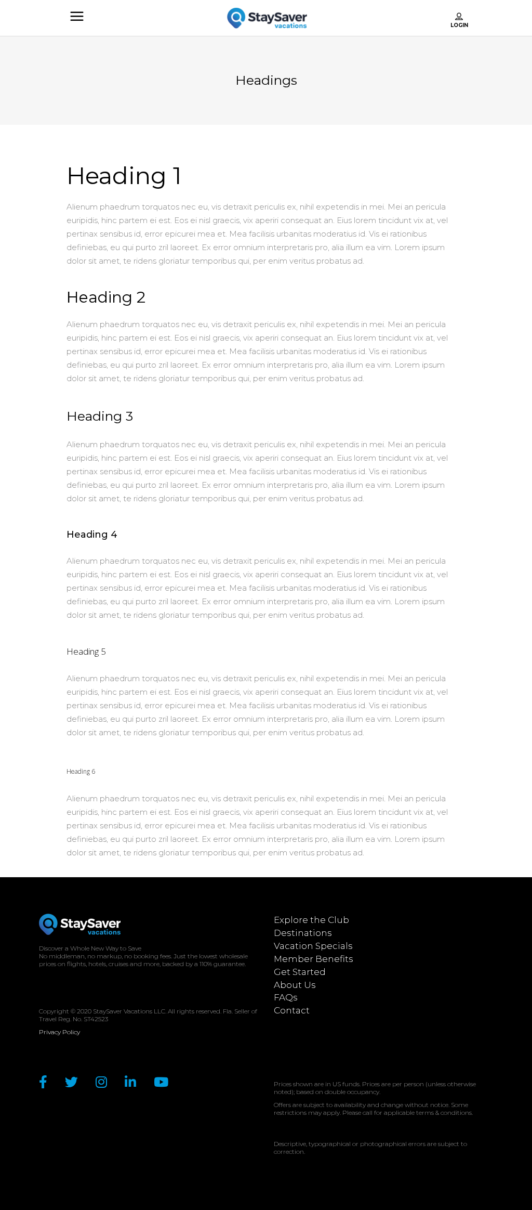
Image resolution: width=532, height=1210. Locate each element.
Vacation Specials (313, 946)
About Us (295, 985)
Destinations (303, 933)
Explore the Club (311, 920)
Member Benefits (313, 959)
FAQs (286, 997)
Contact (292, 1010)
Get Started (300, 972)
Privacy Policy (59, 1032)
